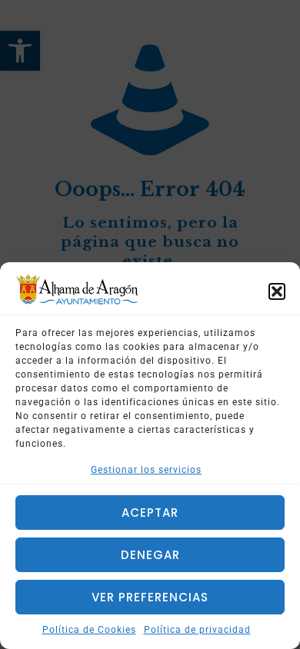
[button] (277, 291)
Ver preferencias (150, 597)
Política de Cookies (89, 629)
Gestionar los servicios (146, 469)
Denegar (150, 555)
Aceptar (150, 512)
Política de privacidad (197, 629)
